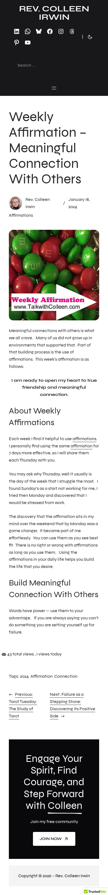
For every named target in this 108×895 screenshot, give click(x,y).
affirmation (81, 445)
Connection (66, 676)
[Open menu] (54, 88)
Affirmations (21, 215)
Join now (51, 838)
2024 (24, 676)
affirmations (84, 438)
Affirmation (41, 676)
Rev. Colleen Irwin (54, 13)
